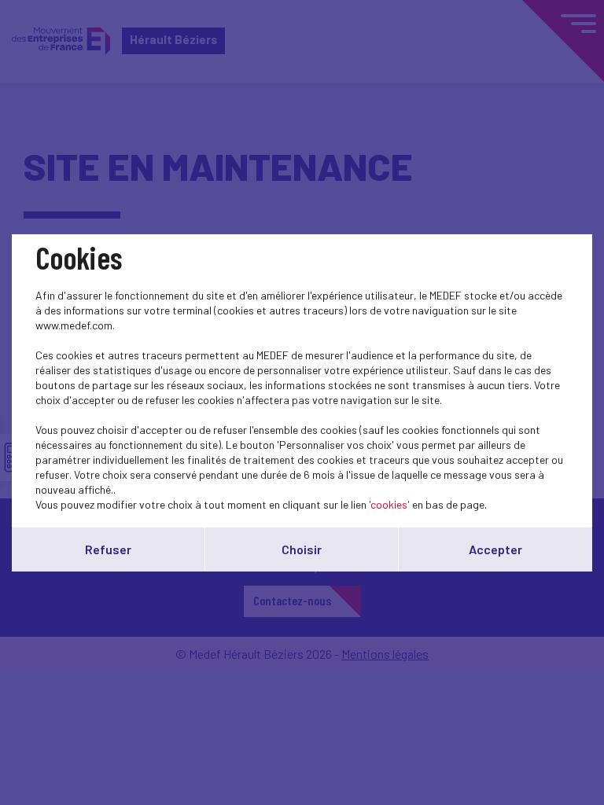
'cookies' (389, 504)
